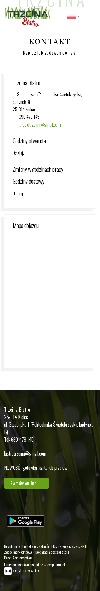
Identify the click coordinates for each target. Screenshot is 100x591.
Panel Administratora (18, 558)
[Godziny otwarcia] (40, 153)
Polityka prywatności (36, 546)
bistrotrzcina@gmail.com (40, 124)
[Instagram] (27, 504)
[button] (74, 15)
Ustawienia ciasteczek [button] (69, 546)
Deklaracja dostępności (51, 552)
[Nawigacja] (90, 15)
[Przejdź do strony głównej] (27, 16)
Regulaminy (12, 546)
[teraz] (32, 153)
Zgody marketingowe (19, 552)
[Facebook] (11, 504)
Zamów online (24, 483)
